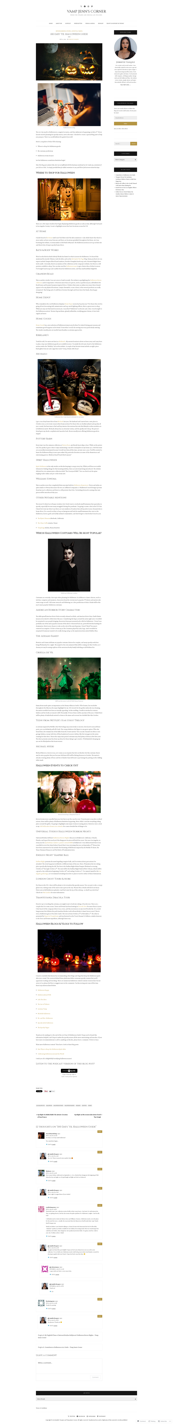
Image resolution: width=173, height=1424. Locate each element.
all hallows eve (40, 1105)
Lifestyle (74, 31)
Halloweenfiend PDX (44, 995)
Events (68, 31)
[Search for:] (125, 144)
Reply (99, 1131)
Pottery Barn (66, 445)
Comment (95, 1377)
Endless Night (40, 861)
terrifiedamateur (51, 1207)
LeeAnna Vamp (42, 1009)
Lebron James (55, 1267)
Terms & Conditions (41, 1408)
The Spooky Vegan (43, 1028)
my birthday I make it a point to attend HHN (59, 843)
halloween (49, 1105)
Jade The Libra (42, 1000)
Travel (80, 31)
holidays (78, 1105)
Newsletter (78, 23)
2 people (53, 1144)
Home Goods (40, 325)
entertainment (61, 31)
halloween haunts (69, 1105)
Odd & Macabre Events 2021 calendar (51, 826)
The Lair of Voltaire (43, 1004)
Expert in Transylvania (51, 916)
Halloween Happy (43, 990)
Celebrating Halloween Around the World (51, 1054)
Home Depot (69, 304)
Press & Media (90, 23)
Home (51, 23)
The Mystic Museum (44, 518)
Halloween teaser (71, 266)
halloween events (58, 1105)
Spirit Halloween (41, 466)
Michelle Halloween (44, 1014)
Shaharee (48, 1171)
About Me (59, 23)
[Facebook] (85, 6)
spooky (90, 1105)
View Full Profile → (125, 85)
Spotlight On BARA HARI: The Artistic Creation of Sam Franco (52, 1116)
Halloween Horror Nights (61, 838)
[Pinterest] (92, 6)
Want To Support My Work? (115, 23)
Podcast (100, 23)
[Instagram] (88, 6)
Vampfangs (41, 528)
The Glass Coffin (43, 523)
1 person (53, 1236)
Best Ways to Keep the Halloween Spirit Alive (52, 1049)
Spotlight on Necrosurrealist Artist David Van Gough (87, 1116)
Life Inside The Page (77, 259)
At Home (49, 238)
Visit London (47, 892)
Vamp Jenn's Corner (86, 11)
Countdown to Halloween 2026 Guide (125, 175)
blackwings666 (50, 1301)
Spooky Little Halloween (45, 1023)
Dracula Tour (82, 906)
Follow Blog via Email (125, 103)
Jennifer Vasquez (74, 39)
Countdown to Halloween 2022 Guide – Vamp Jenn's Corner (63, 1347)
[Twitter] (81, 6)
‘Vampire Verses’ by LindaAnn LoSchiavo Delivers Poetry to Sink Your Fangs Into (126, 179)
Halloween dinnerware (81, 485)
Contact (68, 23)
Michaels (60, 421)
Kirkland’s (62, 341)
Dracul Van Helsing (51, 1133)
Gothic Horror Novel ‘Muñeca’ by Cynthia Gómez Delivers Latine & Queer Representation (125, 194)
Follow (125, 123)
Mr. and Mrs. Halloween (45, 1018)
